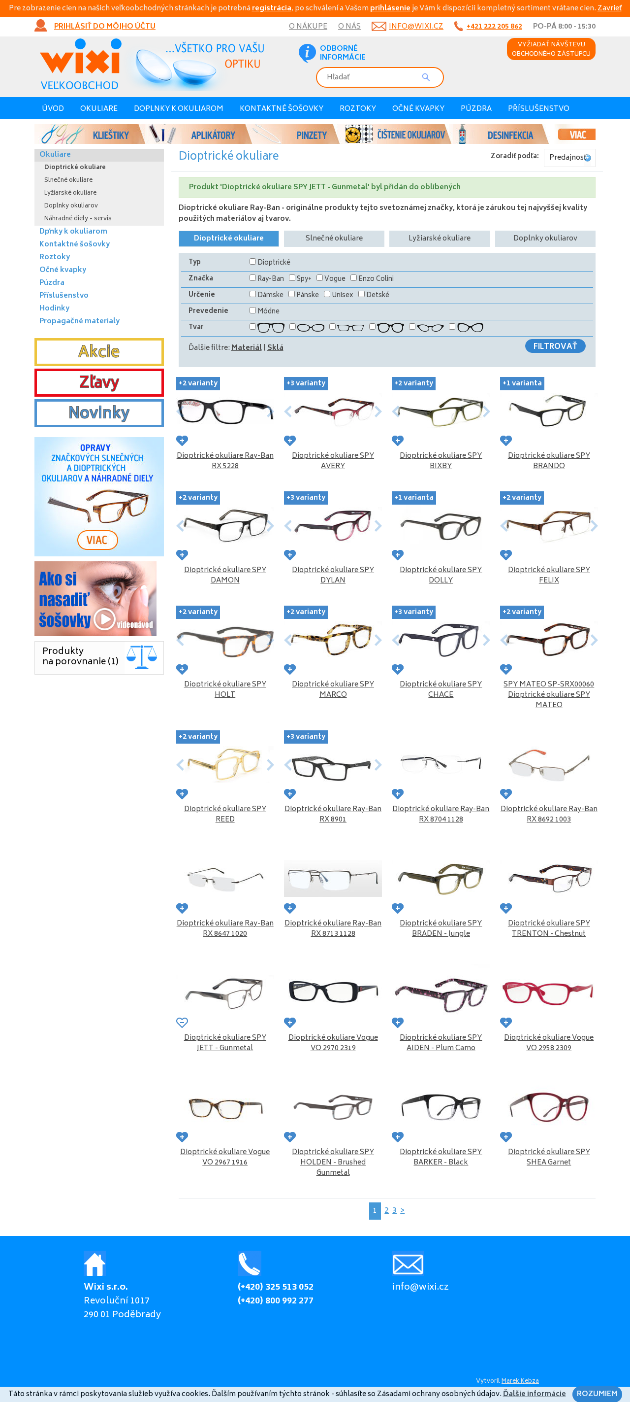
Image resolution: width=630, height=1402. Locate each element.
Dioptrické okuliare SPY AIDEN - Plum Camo (441, 1043)
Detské (377, 296)
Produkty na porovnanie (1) (80, 657)
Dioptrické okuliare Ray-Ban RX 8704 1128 (440, 814)
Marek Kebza (520, 1381)
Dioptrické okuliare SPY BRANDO (549, 461)
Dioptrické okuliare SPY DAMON (225, 575)
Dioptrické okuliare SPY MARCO (333, 690)
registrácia (271, 8)
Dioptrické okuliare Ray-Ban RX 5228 (225, 461)
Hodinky (54, 309)
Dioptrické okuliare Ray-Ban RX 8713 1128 (332, 929)
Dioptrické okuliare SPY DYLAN (333, 575)
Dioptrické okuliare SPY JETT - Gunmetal (225, 1043)
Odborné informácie (343, 54)
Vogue (335, 279)
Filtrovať (555, 347)
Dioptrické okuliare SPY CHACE (441, 690)
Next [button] (270, 411)
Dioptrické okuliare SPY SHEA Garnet (549, 1157)
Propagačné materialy (79, 321)
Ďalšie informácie (534, 1394)
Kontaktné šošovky (281, 109)
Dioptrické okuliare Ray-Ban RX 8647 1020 (225, 929)
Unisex (342, 296)
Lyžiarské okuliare (440, 239)
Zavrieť (610, 8)
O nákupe (308, 27)
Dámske (270, 296)
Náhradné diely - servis (78, 219)
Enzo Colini (376, 279)
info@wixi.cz (416, 27)
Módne (268, 312)
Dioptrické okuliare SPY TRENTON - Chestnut (549, 929)
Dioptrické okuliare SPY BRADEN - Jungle (441, 929)
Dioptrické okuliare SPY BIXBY (441, 461)
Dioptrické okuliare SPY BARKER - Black (441, 1157)
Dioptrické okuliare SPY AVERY (333, 461)
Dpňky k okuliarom (73, 232)
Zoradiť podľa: (515, 157)
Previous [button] (180, 411)
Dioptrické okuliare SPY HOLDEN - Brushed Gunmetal (333, 1162)
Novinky (98, 414)
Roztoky (358, 109)
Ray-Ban (270, 279)
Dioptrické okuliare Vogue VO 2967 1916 (225, 1157)
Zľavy (99, 384)
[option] (315, 134)
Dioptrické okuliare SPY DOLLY (441, 575)
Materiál (246, 348)
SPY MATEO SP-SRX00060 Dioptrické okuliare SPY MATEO (549, 695)
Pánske (307, 296)
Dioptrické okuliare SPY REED (225, 814)
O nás (349, 27)
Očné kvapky (418, 109)
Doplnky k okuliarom (178, 109)
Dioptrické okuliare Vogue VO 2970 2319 (333, 1043)
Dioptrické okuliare (229, 239)
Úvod (53, 109)
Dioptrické (273, 263)
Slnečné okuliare (334, 239)
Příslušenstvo (538, 109)
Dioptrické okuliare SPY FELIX (549, 575)
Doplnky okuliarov (545, 239)
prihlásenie (390, 8)
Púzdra (476, 109)
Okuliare (99, 109)
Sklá (275, 348)
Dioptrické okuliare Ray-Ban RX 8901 (332, 814)
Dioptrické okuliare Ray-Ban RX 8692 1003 (549, 814)
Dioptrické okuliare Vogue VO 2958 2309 (549, 1043)
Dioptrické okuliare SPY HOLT (225, 690)
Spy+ (304, 279)
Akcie (99, 353)
